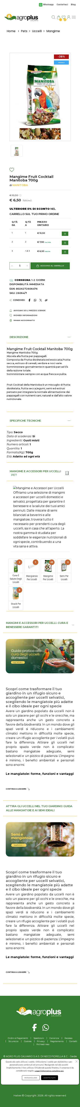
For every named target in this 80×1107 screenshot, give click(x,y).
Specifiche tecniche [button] (25, 420)
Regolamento (57, 1041)
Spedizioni (38, 1038)
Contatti (73, 1041)
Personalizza (30, 1078)
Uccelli (37, 31)
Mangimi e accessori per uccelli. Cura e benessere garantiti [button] (37, 625)
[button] (50, 265)
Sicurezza (13, 1041)
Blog (73, 4)
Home (11, 31)
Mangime (53, 31)
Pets (24, 31)
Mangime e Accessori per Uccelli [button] (35, 471)
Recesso (68, 1038)
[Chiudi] (67, 473)
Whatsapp (48, 4)
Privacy (41, 1041)
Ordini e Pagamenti (18, 1038)
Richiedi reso (42, 1044)
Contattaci (62, 4)
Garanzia (54, 1038)
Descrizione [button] (19, 337)
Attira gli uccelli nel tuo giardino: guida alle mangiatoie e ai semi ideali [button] (39, 808)
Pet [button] (14, 475)
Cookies (27, 1041)
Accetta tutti (50, 1078)
